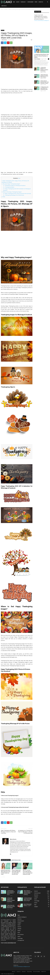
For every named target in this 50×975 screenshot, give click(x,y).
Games (19, 924)
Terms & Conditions (36, 971)
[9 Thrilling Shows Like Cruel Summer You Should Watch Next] (36, 88)
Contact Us (40, 1)
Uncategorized (21, 940)
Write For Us (3, 5)
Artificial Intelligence (22, 917)
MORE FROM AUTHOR (15, 860)
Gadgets (17, 1)
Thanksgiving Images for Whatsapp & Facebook (14, 185)
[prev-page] (2, 877)
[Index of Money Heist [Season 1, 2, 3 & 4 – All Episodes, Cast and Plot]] (20, 905)
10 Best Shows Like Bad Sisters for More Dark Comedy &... (44, 76)
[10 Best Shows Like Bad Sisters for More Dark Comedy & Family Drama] (36, 76)
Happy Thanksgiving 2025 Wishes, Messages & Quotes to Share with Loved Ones (8, 832)
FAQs (3, 196)
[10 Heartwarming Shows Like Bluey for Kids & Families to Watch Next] (41, 49)
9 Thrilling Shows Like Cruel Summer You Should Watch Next (44, 88)
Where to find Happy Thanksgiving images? (12, 191)
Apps (19, 915)
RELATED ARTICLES (6, 860)
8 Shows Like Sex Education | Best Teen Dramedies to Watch (44, 82)
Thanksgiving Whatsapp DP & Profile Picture (13, 195)
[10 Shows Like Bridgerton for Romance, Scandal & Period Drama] (36, 68)
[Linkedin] (11, 854)
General (19, 926)
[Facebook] (2, 42)
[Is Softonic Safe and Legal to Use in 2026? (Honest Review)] (20, 899)
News (19, 932)
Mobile (19, 930)
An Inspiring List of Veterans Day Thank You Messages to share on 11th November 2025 (25, 832)
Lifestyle (5, 9)
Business (19, 919)
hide (19, 178)
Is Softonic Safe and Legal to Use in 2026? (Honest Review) (28, 899)
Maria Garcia (4, 39)
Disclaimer (24, 971)
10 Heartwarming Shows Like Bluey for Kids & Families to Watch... (41, 56)
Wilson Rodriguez (37, 58)
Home (14, 1)
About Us (13, 971)
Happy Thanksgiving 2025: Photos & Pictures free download (17, 193)
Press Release (21, 934)
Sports (36, 1)
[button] (47, 2)
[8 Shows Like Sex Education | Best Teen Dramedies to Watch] (36, 82)
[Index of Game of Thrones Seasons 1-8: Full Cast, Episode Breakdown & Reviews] (20, 892)
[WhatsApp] (11, 42)
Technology (23, 1)
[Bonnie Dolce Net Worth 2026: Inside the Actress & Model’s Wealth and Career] (5, 866)
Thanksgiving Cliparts (8, 187)
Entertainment (30, 1)
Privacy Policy (29, 971)
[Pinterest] (8, 42)
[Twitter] (5, 42)
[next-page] (4, 877)
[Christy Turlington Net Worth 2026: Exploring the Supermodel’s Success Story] (16, 866)
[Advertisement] (16, 20)
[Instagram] (38, 956)
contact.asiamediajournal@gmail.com (12, 942)
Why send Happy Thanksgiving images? (11, 183)
